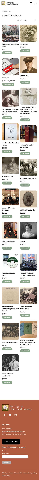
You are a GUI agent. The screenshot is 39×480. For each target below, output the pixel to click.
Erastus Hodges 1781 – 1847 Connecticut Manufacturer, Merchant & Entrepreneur (28, 110)
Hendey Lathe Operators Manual (10, 144)
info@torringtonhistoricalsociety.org (13, 431)
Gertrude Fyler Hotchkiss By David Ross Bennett (10, 110)
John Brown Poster (8, 241)
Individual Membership (27, 210)
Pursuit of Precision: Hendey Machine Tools (27, 274)
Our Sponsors (11, 442)
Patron (22, 241)
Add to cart (7, 52)
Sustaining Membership (10, 342)
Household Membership (28, 178)
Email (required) (5, 452)
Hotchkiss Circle (7, 176)
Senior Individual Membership (7, 375)
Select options (8, 84)
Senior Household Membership (26, 308)
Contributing (24, 76)
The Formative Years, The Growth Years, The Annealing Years (27, 342)
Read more (25, 153)
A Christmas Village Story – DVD (10, 45)
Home (4, 11)
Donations (5, 78)
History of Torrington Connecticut (26, 146)
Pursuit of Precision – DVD (9, 274)
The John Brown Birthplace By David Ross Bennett (10, 309)
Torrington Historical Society (11, 473)
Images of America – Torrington (9, 209)
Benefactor (24, 44)
